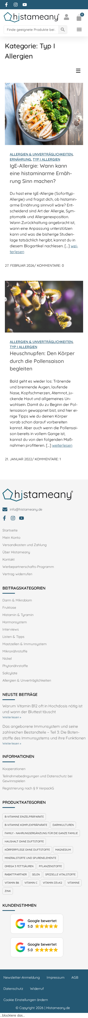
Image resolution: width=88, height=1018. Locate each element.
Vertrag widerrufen (17, 574)
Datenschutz (13, 988)
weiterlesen (62, 445)
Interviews (10, 629)
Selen (36, 874)
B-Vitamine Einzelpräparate (24, 816)
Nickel (7, 658)
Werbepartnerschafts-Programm (28, 567)
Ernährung (20, 159)
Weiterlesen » (11, 717)
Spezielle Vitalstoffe (60, 874)
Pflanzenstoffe (50, 866)
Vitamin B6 (12, 882)
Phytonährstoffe (15, 666)
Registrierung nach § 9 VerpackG (28, 788)
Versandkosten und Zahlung (24, 545)
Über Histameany (16, 552)
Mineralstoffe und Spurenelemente (30, 858)
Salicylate (9, 673)
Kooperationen (13, 769)
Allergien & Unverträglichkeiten (41, 154)
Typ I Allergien (46, 159)
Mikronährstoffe (14, 651)
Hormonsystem (14, 622)
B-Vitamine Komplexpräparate (26, 825)
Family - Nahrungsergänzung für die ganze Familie (41, 833)
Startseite (10, 530)
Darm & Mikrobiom (17, 600)
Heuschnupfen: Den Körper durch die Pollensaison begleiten (42, 361)
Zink (8, 891)
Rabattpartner (16, 874)
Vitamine (73, 882)
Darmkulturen (63, 825)
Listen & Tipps (13, 636)
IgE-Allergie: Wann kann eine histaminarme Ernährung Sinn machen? (41, 173)
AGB (74, 977)
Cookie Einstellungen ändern (25, 1000)
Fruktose (9, 607)
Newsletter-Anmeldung (21, 977)
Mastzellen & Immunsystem (24, 644)
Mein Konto (11, 537)
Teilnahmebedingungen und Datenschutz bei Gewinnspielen (37, 778)
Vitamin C (30, 882)
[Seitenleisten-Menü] (79, 72)
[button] (79, 30)
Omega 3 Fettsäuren (19, 866)
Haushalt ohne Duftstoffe (24, 841)
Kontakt (8, 559)
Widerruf (37, 988)
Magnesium (63, 849)
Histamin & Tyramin (17, 615)
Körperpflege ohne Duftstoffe (27, 849)
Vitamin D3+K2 (52, 882)
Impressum (56, 977)
